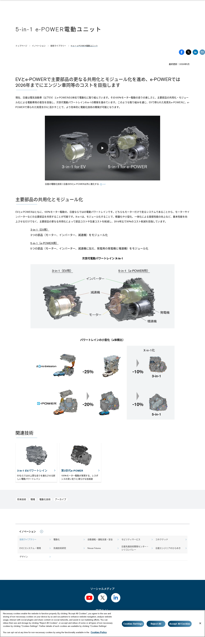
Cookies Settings (132, 623)
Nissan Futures (94, 548)
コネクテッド (161, 539)
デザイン (24, 556)
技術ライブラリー (28, 539)
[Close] (200, 623)
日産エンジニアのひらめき (168, 548)
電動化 (56, 539)
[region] (102, 623)
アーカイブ (60, 499)
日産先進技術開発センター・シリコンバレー (135, 548)
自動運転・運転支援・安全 (100, 539)
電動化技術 (45, 499)
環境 (32, 499)
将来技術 (21, 499)
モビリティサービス (130, 539)
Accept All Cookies (179, 623)
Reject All (156, 623)
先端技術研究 (59, 548)
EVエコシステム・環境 (30, 548)
